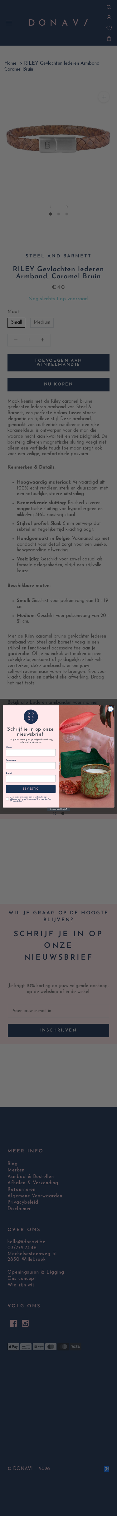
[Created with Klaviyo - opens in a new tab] (58, 809)
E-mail (9, 773)
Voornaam (11, 760)
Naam (9, 747)
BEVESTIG (30, 789)
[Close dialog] (110, 708)
